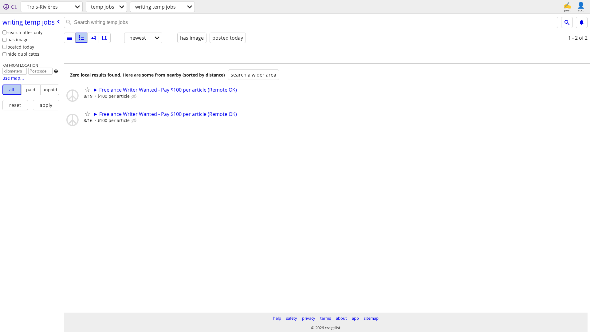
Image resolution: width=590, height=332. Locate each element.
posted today (20, 47)
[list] (70, 38)
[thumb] (81, 38)
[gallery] (93, 38)
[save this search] (582, 22)
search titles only (24, 32)
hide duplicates (23, 54)
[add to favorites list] (87, 89)
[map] (105, 38)
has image (18, 39)
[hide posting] (134, 96)
